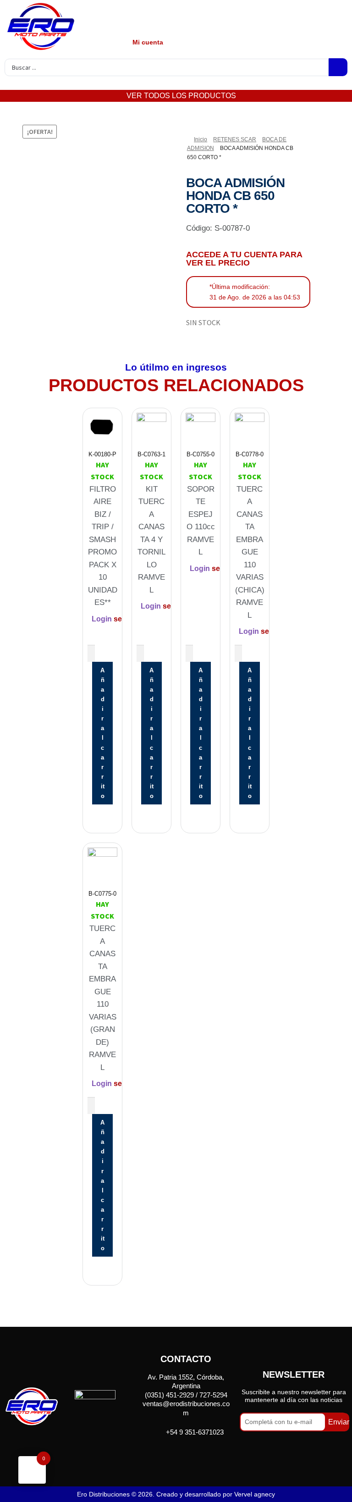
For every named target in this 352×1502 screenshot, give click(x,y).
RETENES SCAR (234, 139)
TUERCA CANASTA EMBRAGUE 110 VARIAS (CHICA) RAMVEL (249, 552)
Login (102, 619)
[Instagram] (198, 1453)
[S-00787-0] (74, 197)
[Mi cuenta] (146, 19)
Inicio (200, 139)
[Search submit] (338, 67)
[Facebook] (174, 1453)
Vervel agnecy (254, 1494)
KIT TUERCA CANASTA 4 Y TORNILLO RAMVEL (151, 539)
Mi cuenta (147, 42)
